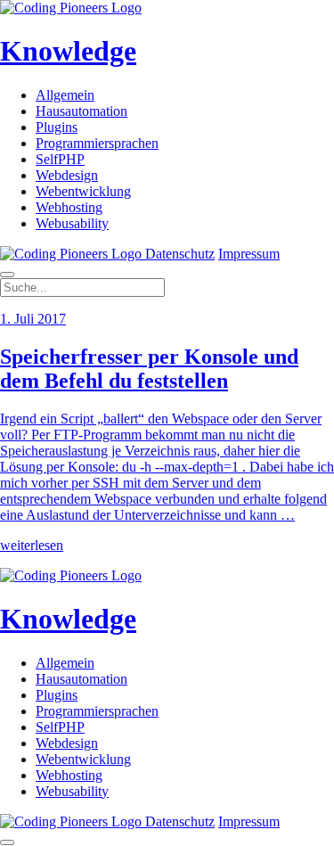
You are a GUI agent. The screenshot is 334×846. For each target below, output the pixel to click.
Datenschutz (180, 253)
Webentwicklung (83, 191)
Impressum (249, 253)
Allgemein (65, 95)
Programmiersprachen (97, 143)
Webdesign (67, 175)
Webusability (72, 223)
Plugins (56, 127)
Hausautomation (81, 111)
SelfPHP (60, 159)
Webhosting (69, 207)
